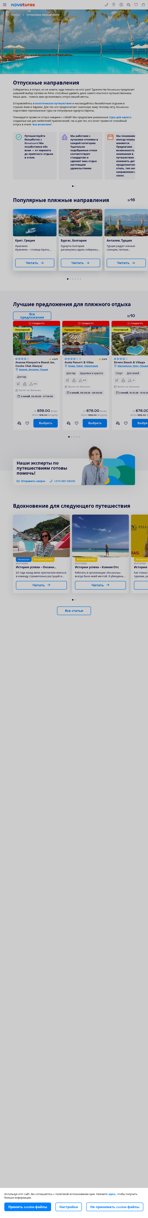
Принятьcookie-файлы (27, 1207)
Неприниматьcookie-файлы (114, 1207)
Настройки (68, 1207)
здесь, (112, 1194)
